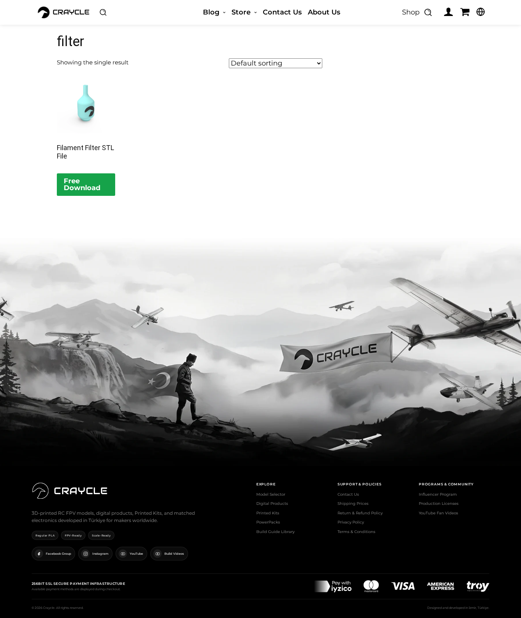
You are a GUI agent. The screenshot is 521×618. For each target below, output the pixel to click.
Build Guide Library (275, 531)
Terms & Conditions (356, 531)
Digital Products (272, 503)
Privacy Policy (351, 522)
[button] (103, 12)
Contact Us (348, 494)
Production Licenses (438, 503)
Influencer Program (438, 494)
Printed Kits (267, 513)
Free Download (82, 184)
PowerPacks (268, 522)
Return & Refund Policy (360, 513)
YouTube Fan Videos (438, 513)
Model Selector (270, 494)
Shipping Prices (353, 503)
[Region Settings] (480, 12)
